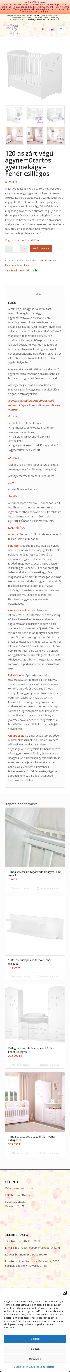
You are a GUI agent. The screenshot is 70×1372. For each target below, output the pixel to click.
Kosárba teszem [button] (22, 888)
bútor (27, 265)
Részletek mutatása (49, 888)
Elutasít (35, 1348)
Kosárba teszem (41, 248)
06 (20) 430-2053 (29, 1241)
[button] (64, 1293)
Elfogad (35, 1338)
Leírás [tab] (35, 294)
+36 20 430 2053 (33, 15)
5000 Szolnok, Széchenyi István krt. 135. (41, 19)
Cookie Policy (21, 1366)
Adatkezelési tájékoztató (41, 1366)
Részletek (35, 1358)
